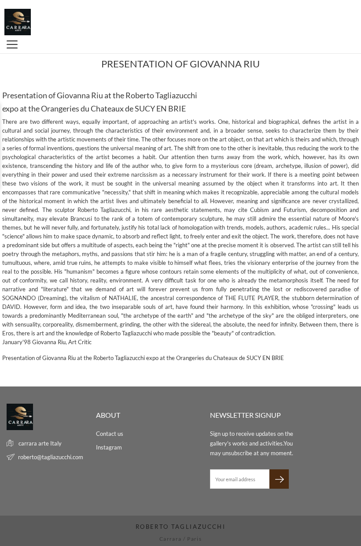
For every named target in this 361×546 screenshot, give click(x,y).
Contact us (109, 433)
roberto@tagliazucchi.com (50, 457)
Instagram (109, 447)
